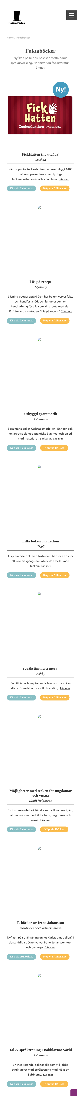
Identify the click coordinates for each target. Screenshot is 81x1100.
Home (10, 37)
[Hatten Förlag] (17, 17)
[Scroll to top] (73, 1092)
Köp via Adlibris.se (54, 188)
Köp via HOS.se (54, 447)
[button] (71, 15)
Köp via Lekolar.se (21, 188)
